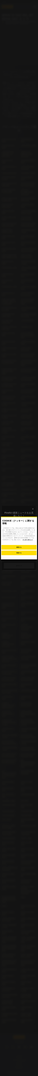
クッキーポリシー (28, 539)
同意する (19, 553)
